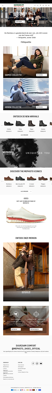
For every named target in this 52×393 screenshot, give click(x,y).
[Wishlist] (34, 5)
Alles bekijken (24, 135)
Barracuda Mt (20, 184)
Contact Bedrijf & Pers (23, 372)
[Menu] (2, 5)
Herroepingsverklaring (8, 377)
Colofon (5, 375)
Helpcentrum (6, 364)
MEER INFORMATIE (34, 329)
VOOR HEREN (19, 21)
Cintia (9, 129)
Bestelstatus (6, 366)
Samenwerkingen (22, 368)
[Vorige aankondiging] (2, 1)
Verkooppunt (21, 366)
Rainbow (9, 184)
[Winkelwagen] (48, 5)
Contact (5, 368)
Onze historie (21, 364)
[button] (43, 5)
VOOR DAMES (31, 21)
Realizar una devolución (8, 379)
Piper (31, 129)
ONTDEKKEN (40, 75)
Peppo (43, 184)
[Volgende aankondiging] (48, 1)
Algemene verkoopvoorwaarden (8, 371)
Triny (20, 129)
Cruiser (31, 184)
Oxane (43, 129)
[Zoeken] (37, 5)
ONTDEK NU (14, 329)
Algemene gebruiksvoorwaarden (8, 373)
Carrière (20, 370)
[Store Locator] (40, 5)
